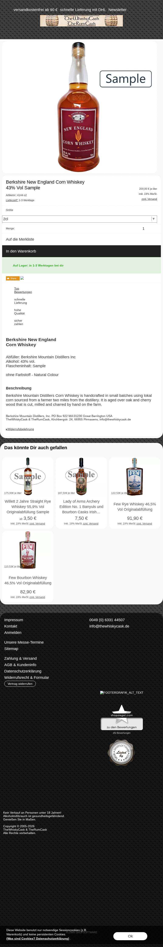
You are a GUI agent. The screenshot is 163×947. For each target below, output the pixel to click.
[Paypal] (124, 659)
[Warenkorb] (147, 10)
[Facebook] (88, 641)
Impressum (13, 620)
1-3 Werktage (20, 200)
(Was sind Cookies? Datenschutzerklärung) (37, 938)
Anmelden (12, 632)
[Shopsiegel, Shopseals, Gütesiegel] (122, 705)
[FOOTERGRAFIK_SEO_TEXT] (121, 692)
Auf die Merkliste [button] (20, 239)
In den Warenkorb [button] (21, 251)
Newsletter (117, 10)
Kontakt (10, 626)
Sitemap (11, 649)
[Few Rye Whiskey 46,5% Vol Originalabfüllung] (134, 476)
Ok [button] (130, 936)
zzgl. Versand (37, 523)
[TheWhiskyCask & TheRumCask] (81, 16)
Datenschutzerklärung (22, 671)
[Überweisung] (107, 659)
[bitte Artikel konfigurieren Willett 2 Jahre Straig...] (45, 521)
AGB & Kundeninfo (20, 665)
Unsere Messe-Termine (24, 642)
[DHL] (90, 659)
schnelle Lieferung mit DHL (83, 10)
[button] (7, 10)
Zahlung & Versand (20, 658)
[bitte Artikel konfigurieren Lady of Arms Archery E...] (99, 521)
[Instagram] (99, 641)
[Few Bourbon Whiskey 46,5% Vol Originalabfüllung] (27, 550)
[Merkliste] (140, 10)
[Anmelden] (132, 10)
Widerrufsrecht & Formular (26, 677)
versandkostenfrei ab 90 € (36, 10)
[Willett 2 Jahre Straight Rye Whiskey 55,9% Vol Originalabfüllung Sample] (27, 476)
